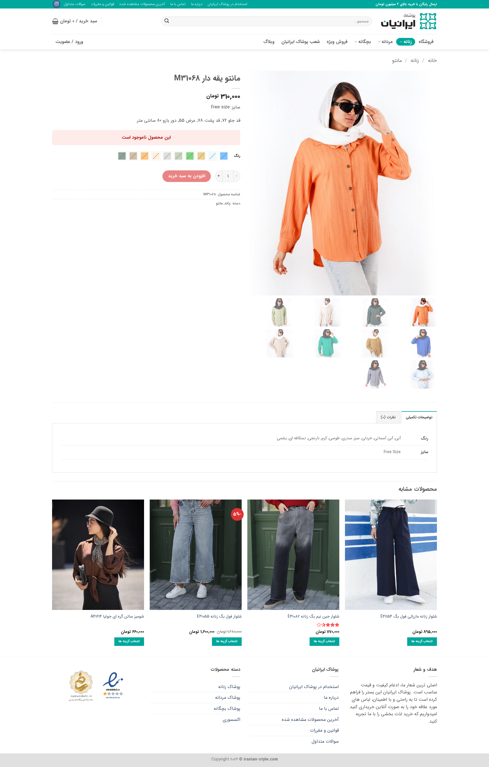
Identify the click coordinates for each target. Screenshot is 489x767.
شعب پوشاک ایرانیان (300, 41)
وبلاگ (268, 41)
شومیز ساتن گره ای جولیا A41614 (117, 617)
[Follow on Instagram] (56, 4)
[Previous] (436, 578)
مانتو (397, 61)
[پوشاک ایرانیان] (408, 21)
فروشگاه (426, 41)
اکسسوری (231, 719)
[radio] (224, 156)
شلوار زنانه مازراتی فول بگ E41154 (409, 617)
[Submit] (166, 21)
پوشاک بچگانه (227, 708)
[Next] (52, 578)
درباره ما (196, 4)
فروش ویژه (337, 41)
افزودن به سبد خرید (186, 176)
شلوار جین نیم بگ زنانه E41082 (313, 617)
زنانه (408, 41)
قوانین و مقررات (102, 4)
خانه (432, 61)
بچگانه (364, 41)
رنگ (237, 156)
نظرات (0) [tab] (388, 417)
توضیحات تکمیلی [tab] (419, 417)
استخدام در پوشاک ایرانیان (227, 4)
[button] (74, 21)
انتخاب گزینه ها (422, 641)
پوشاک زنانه (229, 686)
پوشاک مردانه (227, 697)
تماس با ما (178, 4)
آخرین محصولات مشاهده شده (142, 4)
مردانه (387, 41)
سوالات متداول (74, 4)
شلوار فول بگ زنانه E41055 (219, 617)
